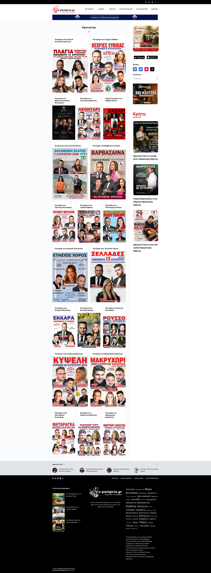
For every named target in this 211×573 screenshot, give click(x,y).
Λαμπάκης (140, 510)
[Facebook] (146, 2)
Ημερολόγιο (112, 9)
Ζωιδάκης (128, 499)
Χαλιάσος (128, 528)
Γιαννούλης (133, 496)
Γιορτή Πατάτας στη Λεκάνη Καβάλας (137, 539)
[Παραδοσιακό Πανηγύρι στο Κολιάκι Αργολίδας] (82, 470)
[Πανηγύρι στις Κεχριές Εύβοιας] (108, 67)
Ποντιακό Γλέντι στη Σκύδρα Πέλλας (149, 470)
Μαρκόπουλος (149, 510)
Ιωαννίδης (135, 499)
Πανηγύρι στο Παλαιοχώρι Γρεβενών (121, 470)
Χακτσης (152, 526)
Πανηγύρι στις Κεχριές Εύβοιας (105, 39)
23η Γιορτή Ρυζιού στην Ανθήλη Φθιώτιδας (139, 541)
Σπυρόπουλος (129, 522)
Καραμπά (143, 499)
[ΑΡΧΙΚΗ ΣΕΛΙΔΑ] (89, 31)
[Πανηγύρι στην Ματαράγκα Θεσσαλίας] (63, 438)
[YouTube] (152, 2)
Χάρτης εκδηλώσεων (142, 9)
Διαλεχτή (146, 496)
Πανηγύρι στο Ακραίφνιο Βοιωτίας (136, 546)
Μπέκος (135, 516)
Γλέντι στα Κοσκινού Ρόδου (134, 550)
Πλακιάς (135, 519)
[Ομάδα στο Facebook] (141, 69)
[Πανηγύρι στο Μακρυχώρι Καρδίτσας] (108, 382)
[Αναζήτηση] (158, 2)
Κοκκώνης (142, 506)
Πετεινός (129, 519)
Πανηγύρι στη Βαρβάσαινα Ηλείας (106, 146)
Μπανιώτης (144, 516)
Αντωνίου (130, 489)
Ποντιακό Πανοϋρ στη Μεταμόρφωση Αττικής (140, 548)
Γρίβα (139, 496)
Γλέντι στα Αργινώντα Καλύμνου (136, 554)
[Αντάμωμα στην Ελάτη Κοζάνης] (70, 174)
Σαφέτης (152, 519)
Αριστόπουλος (140, 489)
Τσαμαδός (150, 522)
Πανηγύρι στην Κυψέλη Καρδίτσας (69, 354)
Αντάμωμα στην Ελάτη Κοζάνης (68, 146)
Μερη (155, 510)
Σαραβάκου (143, 519)
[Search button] (157, 78)
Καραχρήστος (151, 499)
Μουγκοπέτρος (132, 513)
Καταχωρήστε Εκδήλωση (126, 9)
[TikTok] (155, 2)
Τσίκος (143, 522)
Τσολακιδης (144, 526)
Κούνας (150, 506)
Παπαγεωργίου (153, 516)
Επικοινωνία (154, 9)
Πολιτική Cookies (138, 478)
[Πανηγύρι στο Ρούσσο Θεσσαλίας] (114, 332)
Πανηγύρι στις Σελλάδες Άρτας (105, 249)
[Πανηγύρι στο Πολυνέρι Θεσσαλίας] (63, 226)
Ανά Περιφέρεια (89, 9)
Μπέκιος (154, 513)
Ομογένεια (101, 9)
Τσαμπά (129, 526)
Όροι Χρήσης (115, 478)
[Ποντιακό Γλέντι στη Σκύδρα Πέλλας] (136, 470)
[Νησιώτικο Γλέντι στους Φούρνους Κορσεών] (54, 470)
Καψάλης (131, 506)
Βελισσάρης (132, 493)
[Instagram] (149, 2)
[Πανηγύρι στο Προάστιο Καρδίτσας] (89, 440)
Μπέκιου (129, 516)
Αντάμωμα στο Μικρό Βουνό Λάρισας (138, 543)
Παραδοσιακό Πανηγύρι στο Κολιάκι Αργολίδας (94, 470)
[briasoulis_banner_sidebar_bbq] (145, 94)
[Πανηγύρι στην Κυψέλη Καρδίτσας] (70, 382)
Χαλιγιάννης (134, 528)
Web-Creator (71, 570)
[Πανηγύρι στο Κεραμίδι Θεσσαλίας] (70, 277)
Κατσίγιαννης (143, 502)
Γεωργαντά (152, 493)
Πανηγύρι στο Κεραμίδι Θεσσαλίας (69, 249)
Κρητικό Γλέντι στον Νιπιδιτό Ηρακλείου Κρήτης (145, 247)
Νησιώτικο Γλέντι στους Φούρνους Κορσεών (66, 470)
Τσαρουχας (136, 526)
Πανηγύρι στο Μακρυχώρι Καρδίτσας (108, 354)
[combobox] (144, 78)
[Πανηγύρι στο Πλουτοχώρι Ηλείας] (114, 226)
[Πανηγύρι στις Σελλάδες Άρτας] (108, 276)
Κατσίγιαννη (131, 503)
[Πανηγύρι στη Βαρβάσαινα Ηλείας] (108, 174)
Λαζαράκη (130, 510)
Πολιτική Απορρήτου (126, 478)
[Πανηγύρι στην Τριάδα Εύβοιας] (89, 226)
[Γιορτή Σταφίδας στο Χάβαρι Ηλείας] (114, 124)
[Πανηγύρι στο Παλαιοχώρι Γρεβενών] (109, 470)
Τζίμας (135, 522)
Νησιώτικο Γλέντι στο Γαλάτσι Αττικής (138, 552)
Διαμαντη (154, 496)
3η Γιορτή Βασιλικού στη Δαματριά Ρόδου (139, 537)
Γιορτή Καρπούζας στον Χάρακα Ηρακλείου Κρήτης (145, 201)
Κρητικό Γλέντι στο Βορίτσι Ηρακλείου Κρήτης (145, 157)
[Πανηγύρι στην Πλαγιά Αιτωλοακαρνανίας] (70, 70)
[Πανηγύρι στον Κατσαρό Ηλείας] (89, 330)
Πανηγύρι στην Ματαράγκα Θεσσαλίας (61, 415)
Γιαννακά (128, 496)
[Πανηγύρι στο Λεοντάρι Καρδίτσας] (89, 123)
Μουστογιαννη (144, 513)
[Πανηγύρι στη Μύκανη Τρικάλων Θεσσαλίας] (63, 123)
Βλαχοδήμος (143, 493)
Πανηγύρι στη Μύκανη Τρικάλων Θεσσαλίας (62, 100)
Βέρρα (148, 489)
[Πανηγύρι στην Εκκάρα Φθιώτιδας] (63, 331)
